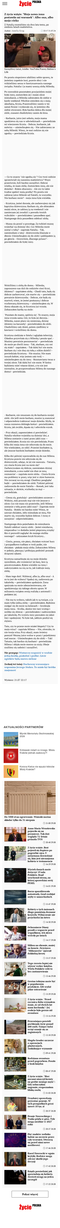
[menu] (4, 3)
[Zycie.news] (30, 3)
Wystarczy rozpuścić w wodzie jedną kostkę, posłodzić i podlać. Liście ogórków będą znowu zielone (28, 655)
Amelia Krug (18, 30)
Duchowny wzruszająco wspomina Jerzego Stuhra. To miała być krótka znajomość (30, 667)
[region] (26, 154)
